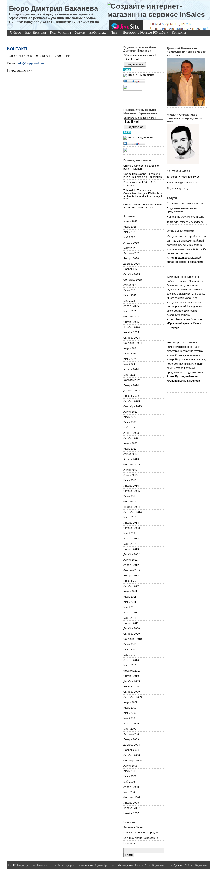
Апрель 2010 (131, 660)
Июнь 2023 (129, 422)
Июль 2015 (129, 496)
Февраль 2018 (131, 464)
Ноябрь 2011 (131, 580)
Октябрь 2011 (131, 586)
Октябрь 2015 (131, 491)
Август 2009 (130, 702)
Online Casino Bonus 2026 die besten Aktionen (141, 167)
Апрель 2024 (131, 369)
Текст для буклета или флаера (185, 221)
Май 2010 (129, 654)
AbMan (188, 865)
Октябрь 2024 (131, 337)
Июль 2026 (129, 226)
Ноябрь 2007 (131, 813)
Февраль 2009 (131, 734)
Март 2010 (129, 665)
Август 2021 (130, 443)
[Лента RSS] (143, 70)
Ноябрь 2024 (131, 332)
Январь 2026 (131, 258)
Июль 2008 (129, 771)
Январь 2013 (131, 549)
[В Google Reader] (143, 81)
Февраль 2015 (131, 501)
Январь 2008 (131, 802)
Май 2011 (129, 607)
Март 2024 (129, 374)
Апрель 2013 (131, 538)
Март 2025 (129, 311)
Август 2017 (130, 469)
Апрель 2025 (131, 306)
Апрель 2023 (131, 432)
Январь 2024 (131, 385)
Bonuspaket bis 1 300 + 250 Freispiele (139, 184)
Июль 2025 (129, 290)
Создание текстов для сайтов (185, 203)
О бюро (15, 32)
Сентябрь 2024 (132, 343)
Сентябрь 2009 (132, 697)
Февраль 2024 (131, 380)
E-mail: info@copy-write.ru (182, 182)
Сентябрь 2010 (132, 639)
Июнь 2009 (129, 713)
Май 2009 (129, 718)
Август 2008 (130, 765)
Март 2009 (129, 728)
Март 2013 (129, 543)
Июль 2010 (129, 644)
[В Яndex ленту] (143, 75)
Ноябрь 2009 (131, 686)
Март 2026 (129, 247)
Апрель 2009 (131, 723)
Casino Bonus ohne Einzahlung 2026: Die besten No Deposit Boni (143, 175)
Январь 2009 (131, 739)
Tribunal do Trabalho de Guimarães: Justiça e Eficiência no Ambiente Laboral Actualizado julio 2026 (143, 195)
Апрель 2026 (131, 242)
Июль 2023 (129, 417)
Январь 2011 (131, 623)
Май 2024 (129, 364)
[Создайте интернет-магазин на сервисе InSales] (158, 10)
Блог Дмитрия (35, 32)
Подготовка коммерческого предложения (183, 210)
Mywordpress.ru (104, 865)
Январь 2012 (131, 575)
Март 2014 (129, 517)
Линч (114, 32)
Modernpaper (66, 865)
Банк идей (129, 843)
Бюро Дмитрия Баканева (53, 8)
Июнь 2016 (129, 480)
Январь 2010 (131, 676)
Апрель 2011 (131, 612)
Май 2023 (129, 427)
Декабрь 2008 (131, 744)
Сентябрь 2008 (132, 760)
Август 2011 (130, 591)
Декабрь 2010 (131, 628)
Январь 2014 (131, 522)
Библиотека (97, 32)
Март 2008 (129, 792)
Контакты (179, 32)
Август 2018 (130, 454)
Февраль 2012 (131, 570)
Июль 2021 (129, 448)
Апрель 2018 (131, 459)
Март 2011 (129, 617)
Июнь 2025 (129, 295)
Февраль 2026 (131, 253)
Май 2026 (129, 237)
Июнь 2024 (129, 358)
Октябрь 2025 (131, 274)
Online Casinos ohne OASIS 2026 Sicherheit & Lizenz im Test (143, 206)
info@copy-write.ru (30, 63)
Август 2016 (130, 475)
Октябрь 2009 (131, 691)
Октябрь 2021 (131, 438)
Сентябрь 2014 (132, 512)
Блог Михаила (60, 32)
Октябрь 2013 (131, 528)
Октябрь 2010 (131, 633)
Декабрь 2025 (131, 263)
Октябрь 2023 (131, 401)
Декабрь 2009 (131, 681)
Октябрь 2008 (131, 755)
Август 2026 (130, 221)
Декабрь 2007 (131, 808)
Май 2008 (129, 781)
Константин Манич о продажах (142, 832)
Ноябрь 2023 (131, 395)
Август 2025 (130, 284)
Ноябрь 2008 (131, 750)
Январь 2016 (131, 485)
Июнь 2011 (129, 602)
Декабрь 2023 (131, 390)
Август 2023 (130, 411)
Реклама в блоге (133, 827)
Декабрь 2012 (131, 554)
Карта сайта (159, 865)
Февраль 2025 (131, 316)
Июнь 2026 (129, 232)
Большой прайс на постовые (140, 837)
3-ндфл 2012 (142, 865)
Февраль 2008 (131, 797)
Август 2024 (130, 348)
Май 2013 (129, 533)
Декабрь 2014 (131, 506)
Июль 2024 (129, 353)
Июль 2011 (129, 596)
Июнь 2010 (129, 649)
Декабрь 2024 (131, 327)
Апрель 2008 (131, 787)
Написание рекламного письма (185, 216)
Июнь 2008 (129, 776)
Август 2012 (130, 559)
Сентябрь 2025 (132, 279)
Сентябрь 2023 (132, 406)
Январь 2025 (131, 321)
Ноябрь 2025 (131, 269)
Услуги (80, 32)
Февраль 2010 (131, 670)
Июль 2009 (129, 707)
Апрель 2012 (131, 565)
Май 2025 (129, 300)
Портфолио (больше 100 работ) (145, 32)
